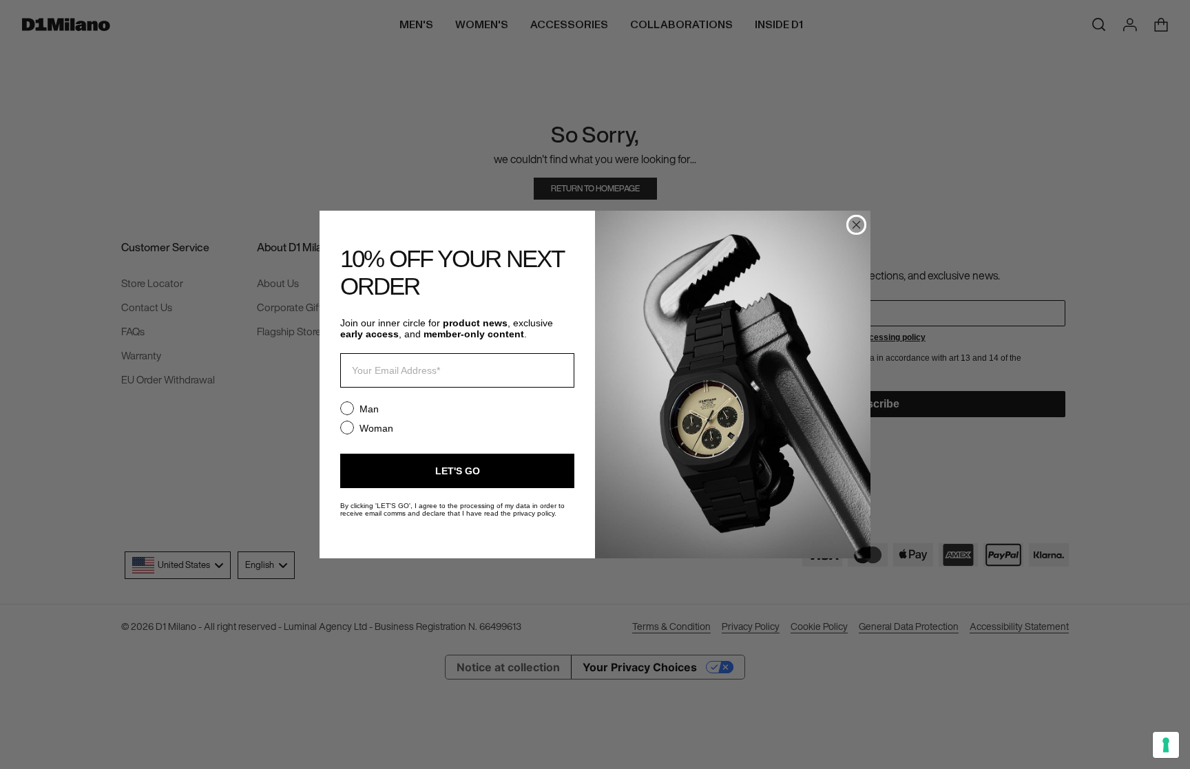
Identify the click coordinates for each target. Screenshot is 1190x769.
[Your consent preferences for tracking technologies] (1166, 745)
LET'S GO (457, 470)
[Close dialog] (856, 224)
